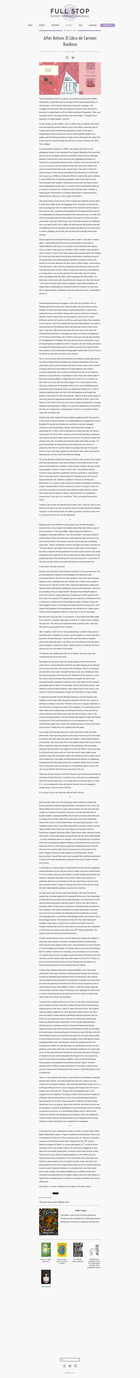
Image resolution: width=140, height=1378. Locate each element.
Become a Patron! (45, 1197)
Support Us (107, 25)
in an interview (45, 166)
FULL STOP (72, 1373)
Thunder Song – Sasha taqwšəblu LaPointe (62, 1261)
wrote (80, 1081)
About (30, 25)
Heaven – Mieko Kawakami (46, 1260)
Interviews (55, 25)
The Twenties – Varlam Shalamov (78, 1260)
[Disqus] (70, 1326)
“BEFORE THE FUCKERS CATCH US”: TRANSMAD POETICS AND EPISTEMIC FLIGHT (94, 1263)
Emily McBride (46, 1286)
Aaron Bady (71, 52)
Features (69, 25)
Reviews (42, 25)
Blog (80, 25)
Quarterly (93, 25)
